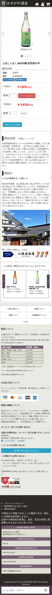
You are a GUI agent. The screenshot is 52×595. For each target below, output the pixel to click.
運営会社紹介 (10, 509)
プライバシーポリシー (14, 503)
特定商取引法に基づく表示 (15, 506)
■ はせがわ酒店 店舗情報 (13, 441)
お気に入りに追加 (12, 124)
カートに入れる (27, 95)
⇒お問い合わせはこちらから (26, 450)
